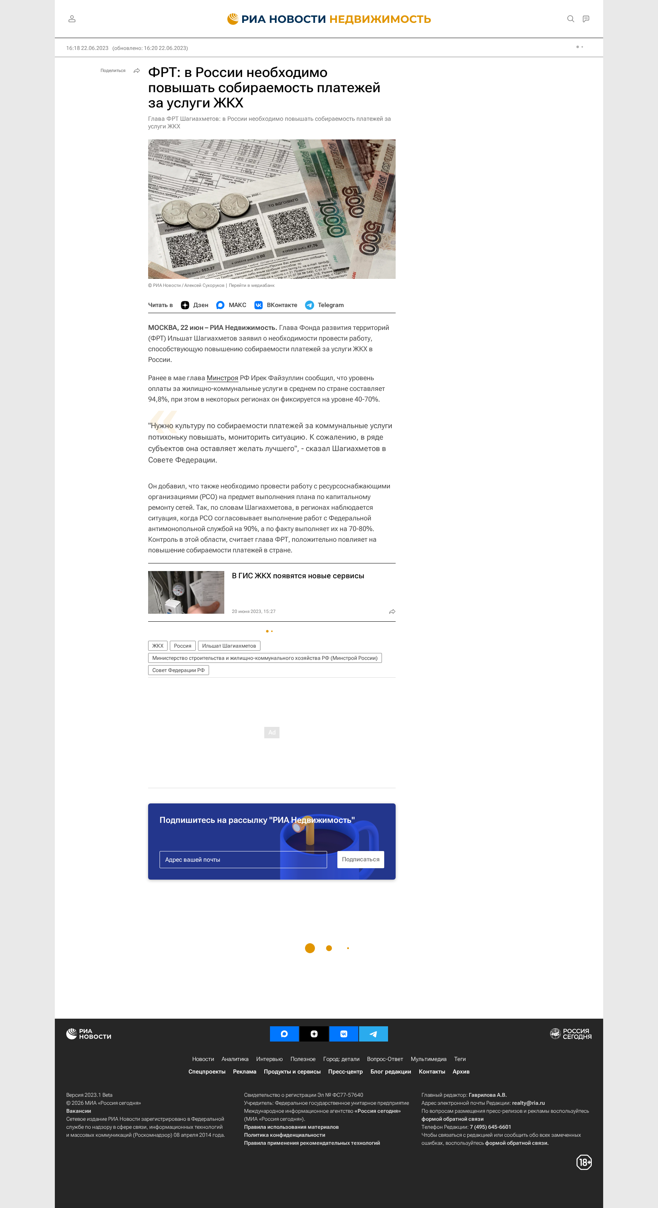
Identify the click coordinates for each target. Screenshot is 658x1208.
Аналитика (235, 1059)
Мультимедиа (429, 1059)
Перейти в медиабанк (252, 285)
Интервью (269, 1059)
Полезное (303, 1059)
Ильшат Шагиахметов (229, 646)
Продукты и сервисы (292, 1071)
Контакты (432, 1071)
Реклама (244, 1071)
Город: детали (341, 1059)
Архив (461, 1071)
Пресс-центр (345, 1071)
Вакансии (78, 1111)
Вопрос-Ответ (385, 1059)
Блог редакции (391, 1071)
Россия (183, 646)
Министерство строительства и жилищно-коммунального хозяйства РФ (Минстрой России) (265, 658)
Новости (203, 1059)
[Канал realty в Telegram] (373, 1034)
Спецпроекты (206, 1071)
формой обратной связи (453, 1119)
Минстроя (222, 378)
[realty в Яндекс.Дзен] (314, 1034)
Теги (460, 1059)
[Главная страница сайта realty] (329, 19)
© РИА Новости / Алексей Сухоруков (186, 285)
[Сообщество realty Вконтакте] (343, 1034)
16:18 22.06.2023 (87, 48)
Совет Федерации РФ (178, 670)
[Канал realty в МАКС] (284, 1034)
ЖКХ (157, 646)
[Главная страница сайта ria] (272, 19)
